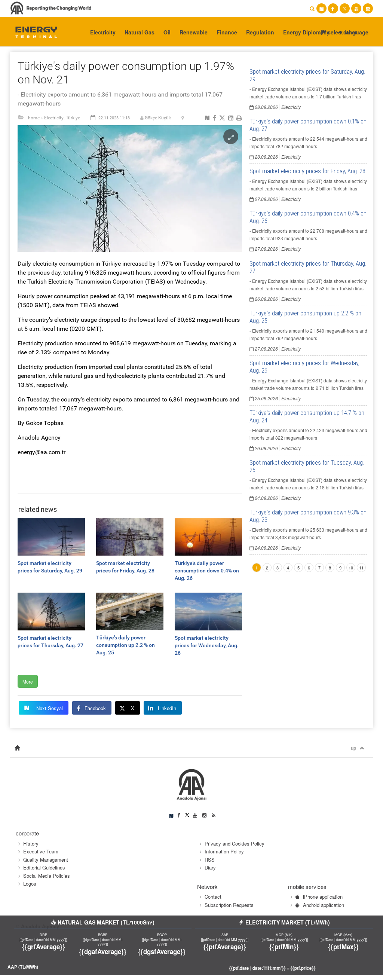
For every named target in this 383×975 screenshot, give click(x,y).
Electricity (103, 32)
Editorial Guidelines (44, 867)
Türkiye (73, 117)
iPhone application (323, 896)
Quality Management (45, 859)
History (31, 843)
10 (351, 568)
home (34, 117)
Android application (323, 904)
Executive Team (40, 851)
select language (347, 32)
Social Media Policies (46, 875)
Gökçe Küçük (158, 117)
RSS (210, 859)
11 (361, 568)
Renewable (194, 32)
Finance (227, 32)
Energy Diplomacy (306, 32)
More (27, 681)
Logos (29, 883)
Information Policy (224, 851)
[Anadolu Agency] (33, 32)
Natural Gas (139, 32)
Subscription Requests (229, 904)
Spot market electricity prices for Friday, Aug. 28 (307, 171)
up (353, 748)
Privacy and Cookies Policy (234, 843)
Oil (167, 32)
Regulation (260, 32)
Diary (210, 867)
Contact (213, 896)
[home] (17, 748)
